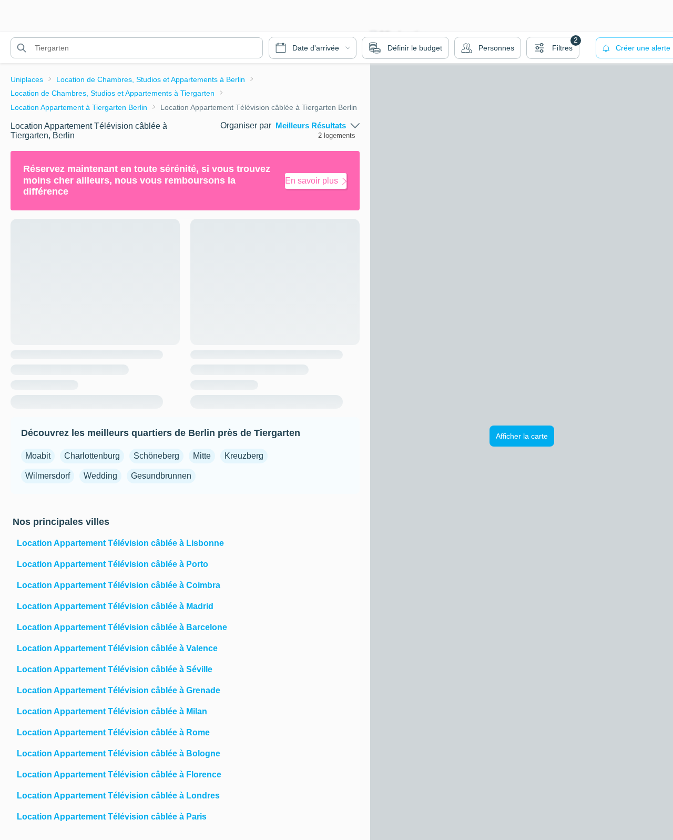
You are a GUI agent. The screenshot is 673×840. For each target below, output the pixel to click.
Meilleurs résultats (311, 126)
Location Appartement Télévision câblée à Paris (112, 816)
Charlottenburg (92, 455)
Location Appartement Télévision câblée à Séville (114, 669)
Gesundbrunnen (161, 475)
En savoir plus (311, 180)
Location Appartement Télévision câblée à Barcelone (122, 627)
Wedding (100, 475)
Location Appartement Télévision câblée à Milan (112, 711)
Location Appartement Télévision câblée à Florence (119, 774)
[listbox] (318, 126)
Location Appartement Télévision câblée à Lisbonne (120, 543)
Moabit (37, 455)
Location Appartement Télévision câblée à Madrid (115, 606)
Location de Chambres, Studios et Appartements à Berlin (150, 79)
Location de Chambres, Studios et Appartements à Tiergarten (113, 93)
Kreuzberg (244, 455)
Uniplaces (27, 79)
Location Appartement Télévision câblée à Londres (118, 795)
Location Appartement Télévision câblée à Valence (117, 648)
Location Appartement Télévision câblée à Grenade (118, 690)
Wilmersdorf (47, 475)
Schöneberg (156, 455)
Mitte (202, 455)
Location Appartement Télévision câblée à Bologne (118, 753)
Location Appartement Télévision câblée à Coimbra (118, 585)
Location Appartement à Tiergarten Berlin (79, 107)
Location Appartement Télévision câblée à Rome (113, 732)
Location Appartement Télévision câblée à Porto (112, 564)
